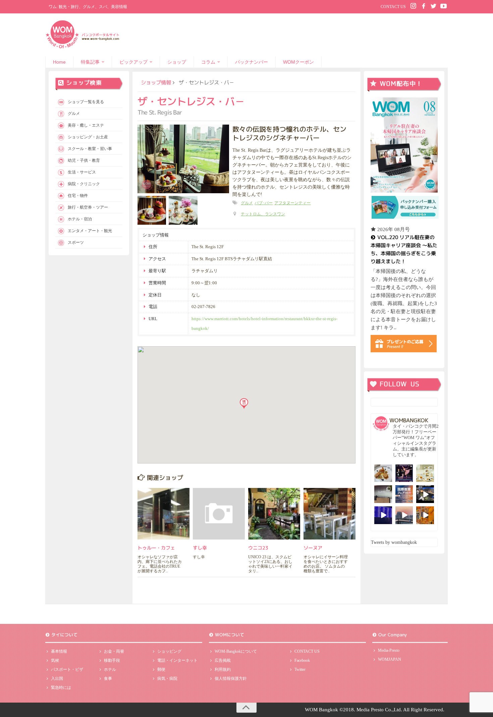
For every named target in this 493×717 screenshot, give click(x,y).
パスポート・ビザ (67, 669)
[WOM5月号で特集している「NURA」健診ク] (383, 494)
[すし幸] (219, 514)
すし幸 (200, 548)
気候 (55, 660)
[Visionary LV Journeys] (425, 494)
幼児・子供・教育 (84, 160)
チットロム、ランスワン (263, 214)
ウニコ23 (258, 548)
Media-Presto (388, 650)
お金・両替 (114, 651)
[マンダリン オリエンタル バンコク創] (425, 473)
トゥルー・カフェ (156, 548)
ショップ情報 (156, 82)
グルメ (247, 203)
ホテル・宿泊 (80, 219)
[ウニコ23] (274, 514)
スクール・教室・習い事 (90, 148)
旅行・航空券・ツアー (88, 207)
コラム (208, 62)
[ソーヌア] (329, 514)
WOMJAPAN (389, 659)
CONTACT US (393, 6)
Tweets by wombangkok (394, 542)
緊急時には (61, 687)
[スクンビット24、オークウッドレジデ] (425, 515)
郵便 (161, 669)
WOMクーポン (298, 62)
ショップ (176, 62)
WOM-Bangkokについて (236, 651)
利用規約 (223, 669)
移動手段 (112, 660)
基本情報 (59, 651)
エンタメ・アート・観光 (90, 230)
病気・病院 (167, 678)
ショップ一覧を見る (86, 101)
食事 (108, 678)
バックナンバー (251, 62)
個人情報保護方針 (231, 678)
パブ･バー (264, 203)
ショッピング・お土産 (88, 137)
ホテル (110, 669)
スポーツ (76, 242)
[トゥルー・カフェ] (163, 514)
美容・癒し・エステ (86, 125)
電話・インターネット (177, 660)
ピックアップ (133, 62)
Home (59, 62)
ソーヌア (313, 548)
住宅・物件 (78, 195)
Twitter (300, 669)
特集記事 (90, 62)
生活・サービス (82, 172)
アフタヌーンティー (292, 203)
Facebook (302, 660)
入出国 (57, 678)
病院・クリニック (84, 184)
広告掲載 (223, 660)
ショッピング (169, 651)
